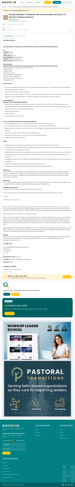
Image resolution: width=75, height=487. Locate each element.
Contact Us (5, 465)
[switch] (13, 440)
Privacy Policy (5, 471)
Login (48, 2)
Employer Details (20, 36)
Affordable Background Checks (10, 474)
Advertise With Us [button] (7, 477)
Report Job (67, 277)
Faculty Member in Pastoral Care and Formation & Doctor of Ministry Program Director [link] (35, 7)
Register (57, 2)
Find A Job (38, 435)
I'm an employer (6, 440)
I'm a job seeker (20, 440)
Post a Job (9, 313)
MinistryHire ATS (63, 438)
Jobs (22, 2)
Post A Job (68, 2)
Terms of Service (6, 468)
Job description (9, 36)
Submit (6, 453)
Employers (29, 2)
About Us (4, 462)
